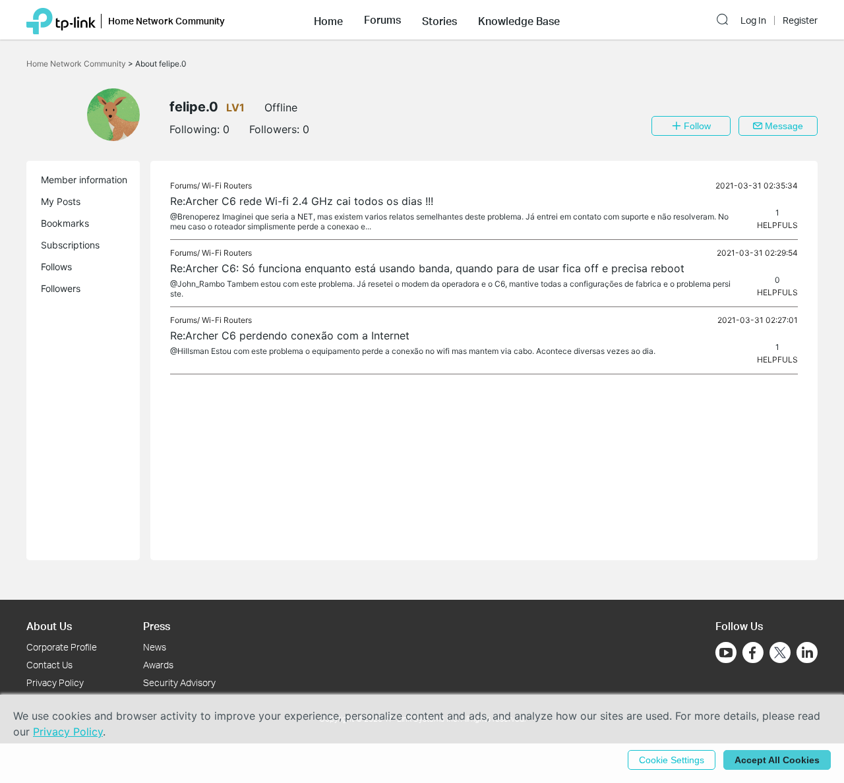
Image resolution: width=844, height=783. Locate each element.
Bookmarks (65, 223)
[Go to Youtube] (726, 652)
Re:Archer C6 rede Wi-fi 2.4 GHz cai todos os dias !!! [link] (301, 201)
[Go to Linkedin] (807, 652)
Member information (84, 179)
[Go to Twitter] (780, 654)
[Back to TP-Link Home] (61, 19)
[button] (328, 20)
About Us (49, 626)
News (154, 646)
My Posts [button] (60, 201)
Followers (60, 288)
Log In (753, 20)
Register (800, 20)
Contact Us (49, 664)
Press (156, 626)
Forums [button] (382, 19)
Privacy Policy (55, 682)
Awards (158, 664)
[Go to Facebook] (753, 652)
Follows (56, 266)
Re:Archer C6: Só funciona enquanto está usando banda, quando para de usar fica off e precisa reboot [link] (427, 268)
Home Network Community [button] (166, 20)
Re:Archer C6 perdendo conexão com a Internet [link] (289, 335)
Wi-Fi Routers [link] (227, 185)
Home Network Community (77, 64)
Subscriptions (70, 244)
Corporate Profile (61, 646)
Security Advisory (179, 682)
